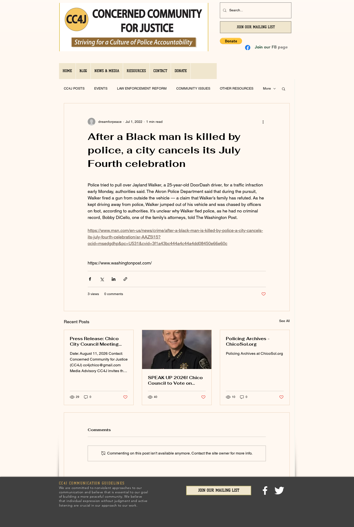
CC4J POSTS (74, 88)
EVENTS (100, 88)
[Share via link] (125, 279)
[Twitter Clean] (279, 490)
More (267, 88)
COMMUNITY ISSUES (193, 88)
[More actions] (263, 122)
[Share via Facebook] (90, 279)
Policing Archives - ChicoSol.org (247, 341)
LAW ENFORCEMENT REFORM (142, 88)
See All (284, 321)
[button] (231, 41)
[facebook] (265, 490)
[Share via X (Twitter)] (101, 279)
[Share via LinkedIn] (113, 279)
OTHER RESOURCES (236, 88)
